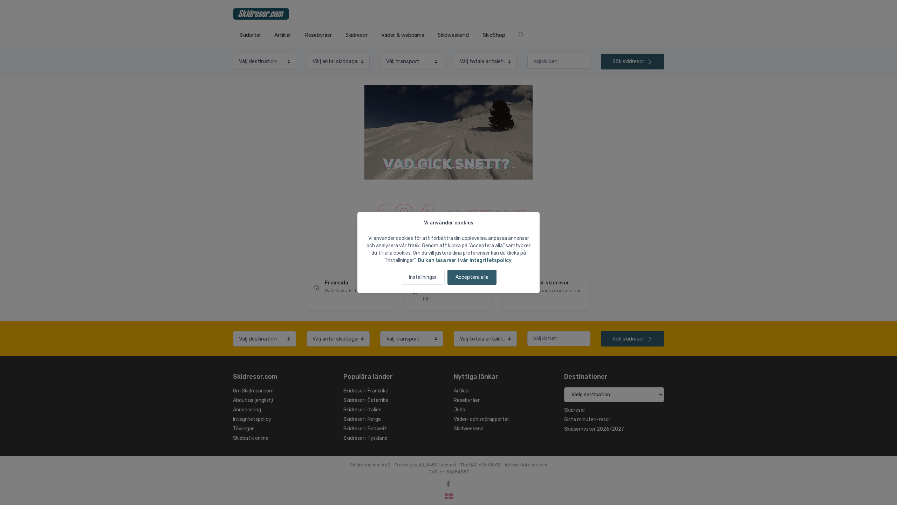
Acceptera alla (472, 277)
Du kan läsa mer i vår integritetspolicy (465, 260)
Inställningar (423, 277)
